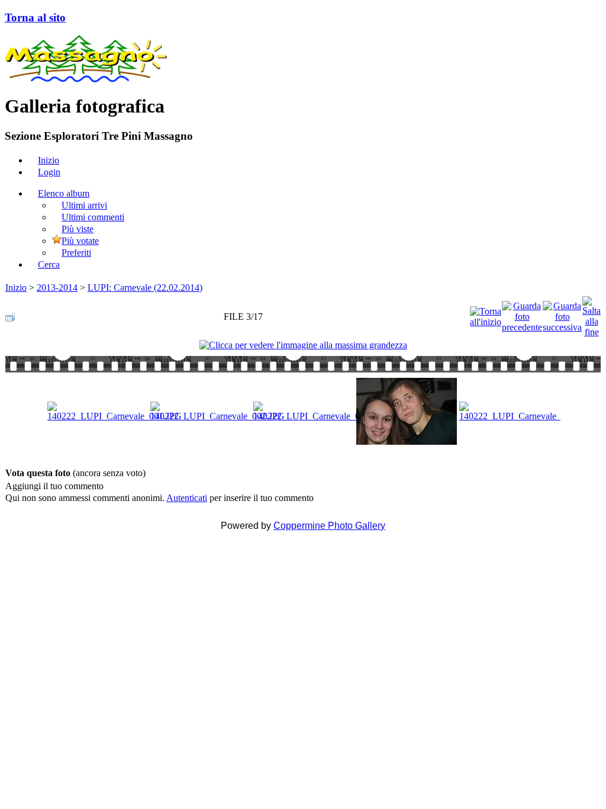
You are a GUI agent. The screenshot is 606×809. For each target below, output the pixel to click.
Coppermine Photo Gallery (329, 526)
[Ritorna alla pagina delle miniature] (10, 314)
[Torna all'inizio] (485, 314)
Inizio (16, 287)
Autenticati (186, 498)
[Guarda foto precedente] (522, 314)
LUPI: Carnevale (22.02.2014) (145, 287)
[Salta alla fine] (591, 314)
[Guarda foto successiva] (562, 314)
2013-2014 (57, 287)
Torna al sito (35, 17)
